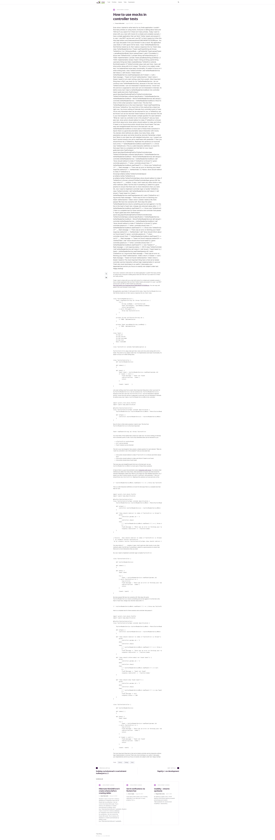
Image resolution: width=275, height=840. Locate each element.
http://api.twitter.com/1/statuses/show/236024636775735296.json (131, 285)
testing (126, 762)
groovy (120, 762)
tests (132, 762)
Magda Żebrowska (160, 794)
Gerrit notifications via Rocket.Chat (135, 789)
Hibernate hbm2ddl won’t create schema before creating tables (109, 790)
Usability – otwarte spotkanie (161, 789)
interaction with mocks (145, 470)
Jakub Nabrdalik (104, 796)
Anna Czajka (131, 794)
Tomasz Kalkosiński (119, 23)
